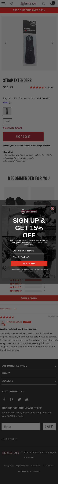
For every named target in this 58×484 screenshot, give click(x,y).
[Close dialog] (52, 208)
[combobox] (28, 257)
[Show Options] (45, 257)
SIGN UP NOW (29, 264)
